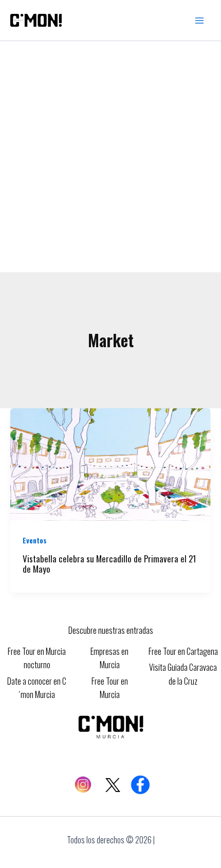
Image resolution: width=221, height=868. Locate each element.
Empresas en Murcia (109, 658)
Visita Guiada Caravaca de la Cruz (183, 674)
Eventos (35, 540)
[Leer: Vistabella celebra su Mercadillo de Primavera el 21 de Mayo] (110, 463)
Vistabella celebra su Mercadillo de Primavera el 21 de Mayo (109, 564)
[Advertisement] (110, 156)
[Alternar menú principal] (199, 20)
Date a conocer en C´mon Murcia (36, 688)
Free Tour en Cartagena (183, 651)
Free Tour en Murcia (109, 688)
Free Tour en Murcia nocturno (37, 658)
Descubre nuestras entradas (110, 630)
